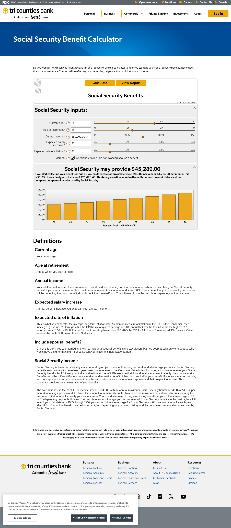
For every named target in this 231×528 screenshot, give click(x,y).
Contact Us (206, 2)
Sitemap (192, 483)
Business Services (127, 483)
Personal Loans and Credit (97, 478)
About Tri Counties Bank (166, 473)
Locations (170, 2)
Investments (181, 13)
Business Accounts (128, 473)
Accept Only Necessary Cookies (89, 518)
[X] (171, 497)
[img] (115, 207)
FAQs (156, 483)
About (198, 13)
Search (223, 2)
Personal (89, 13)
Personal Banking (92, 468)
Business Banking (127, 468)
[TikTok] (149, 497)
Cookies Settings (22, 518)
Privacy (192, 478)
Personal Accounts (93, 473)
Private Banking (158, 13)
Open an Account (148, 2)
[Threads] (160, 497)
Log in (218, 14)
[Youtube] (183, 497)
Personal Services (92, 483)
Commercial (131, 13)
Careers (188, 2)
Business (109, 13)
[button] (115, 111)
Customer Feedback (164, 478)
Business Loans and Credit (132, 478)
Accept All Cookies (121, 518)
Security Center (196, 473)
